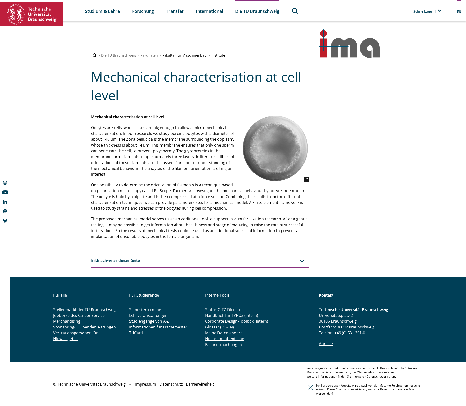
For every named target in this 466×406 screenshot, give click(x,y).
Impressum (145, 384)
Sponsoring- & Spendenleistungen (84, 327)
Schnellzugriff (424, 11)
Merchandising (66, 321)
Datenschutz (171, 384)
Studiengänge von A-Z (149, 321)
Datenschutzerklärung (381, 376)
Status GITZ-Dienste (223, 309)
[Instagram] (5, 183)
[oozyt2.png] (275, 148)
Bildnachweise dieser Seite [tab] (115, 260)
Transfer (175, 11)
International (209, 11)
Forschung (143, 11)
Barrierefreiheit (200, 384)
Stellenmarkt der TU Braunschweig (84, 309)
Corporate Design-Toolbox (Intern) (236, 321)
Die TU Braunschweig (257, 11)
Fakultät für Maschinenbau (185, 55)
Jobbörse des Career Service (79, 315)
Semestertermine (145, 309)
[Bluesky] (5, 221)
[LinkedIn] (5, 202)
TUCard (136, 333)
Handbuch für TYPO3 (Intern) (231, 315)
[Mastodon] (5, 212)
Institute (218, 55)
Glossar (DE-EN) (219, 327)
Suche (295, 10)
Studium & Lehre (102, 11)
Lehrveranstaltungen (148, 315)
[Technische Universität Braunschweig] (31, 14)
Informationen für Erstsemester (158, 327)
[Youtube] (5, 193)
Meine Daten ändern (224, 333)
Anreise (326, 343)
